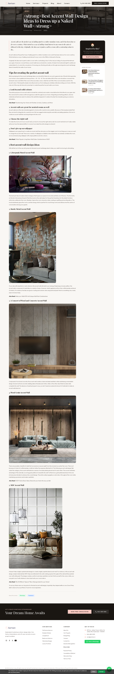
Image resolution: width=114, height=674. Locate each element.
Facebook (30, 595)
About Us (66, 630)
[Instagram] (6, 640)
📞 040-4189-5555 (85, 3)
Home (28, 3)
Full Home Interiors (47, 630)
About (59, 3)
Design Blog (67, 635)
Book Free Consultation (92, 57)
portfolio (22, 587)
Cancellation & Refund (69, 653)
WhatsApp (22, 595)
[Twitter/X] (12, 640)
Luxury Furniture (46, 643)
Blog (52, 3)
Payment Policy (68, 650)
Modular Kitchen (46, 633)
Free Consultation (100, 3)
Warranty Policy (68, 656)
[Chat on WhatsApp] (109, 669)
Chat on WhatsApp (93, 641)
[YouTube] (16, 640)
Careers (67, 3)
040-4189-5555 (101, 611)
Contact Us (66, 641)
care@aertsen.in (91, 637)
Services (36, 3)
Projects (45, 3)
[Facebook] (9, 640)
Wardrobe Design (47, 641)
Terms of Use (67, 658)
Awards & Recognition (69, 643)
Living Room (45, 635)
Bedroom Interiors (47, 638)
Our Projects (67, 633)
